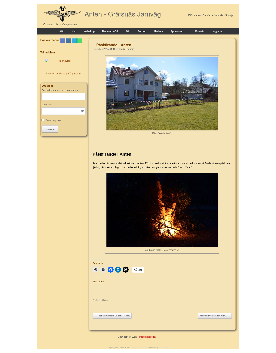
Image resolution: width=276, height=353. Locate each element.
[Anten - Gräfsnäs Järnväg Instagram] (68, 40)
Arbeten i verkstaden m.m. (215, 315)
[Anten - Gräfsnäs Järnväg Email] (74, 40)
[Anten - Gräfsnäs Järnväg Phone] (79, 40)
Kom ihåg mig (53, 120)
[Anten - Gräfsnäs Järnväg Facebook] (62, 40)
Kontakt (199, 31)
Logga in (217, 31)
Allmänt (105, 299)
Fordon (142, 31)
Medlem (158, 31)
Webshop (89, 31)
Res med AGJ (110, 31)
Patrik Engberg (126, 48)
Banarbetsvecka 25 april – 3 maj (112, 315)
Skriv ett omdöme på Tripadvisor (63, 73)
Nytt (74, 31)
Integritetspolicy (147, 336)
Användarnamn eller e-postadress (59, 90)
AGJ (61, 31)
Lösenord (46, 104)
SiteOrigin (163, 347)
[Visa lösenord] (83, 111)
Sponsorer (176, 31)
